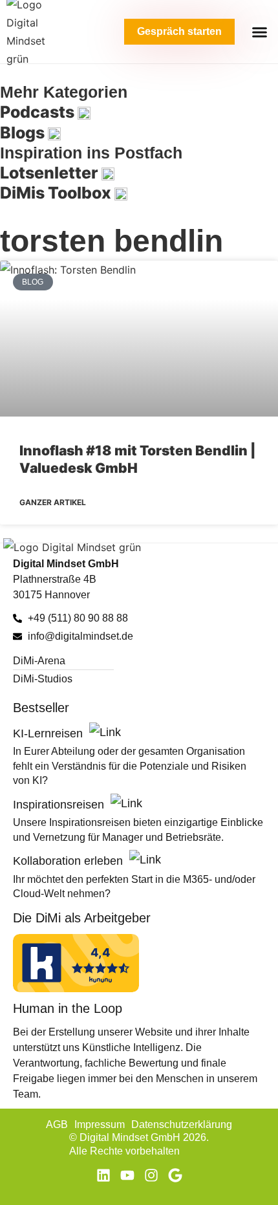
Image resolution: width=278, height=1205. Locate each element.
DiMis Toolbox (57, 192)
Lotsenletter (51, 172)
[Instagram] (151, 1175)
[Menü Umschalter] (259, 32)
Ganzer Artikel (52, 502)
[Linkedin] (103, 1175)
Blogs (24, 132)
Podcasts (39, 112)
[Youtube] (127, 1175)
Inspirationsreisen (60, 804)
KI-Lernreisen (49, 733)
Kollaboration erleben (69, 860)
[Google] (175, 1175)
